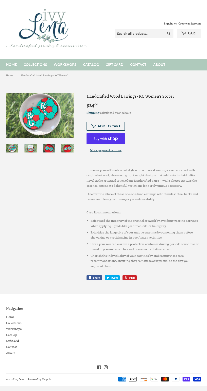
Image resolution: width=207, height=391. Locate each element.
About (159, 64)
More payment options (105, 150)
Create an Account (189, 23)
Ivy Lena (19, 379)
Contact (138, 64)
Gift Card (114, 64)
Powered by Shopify (39, 379)
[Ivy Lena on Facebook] (99, 368)
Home (11, 64)
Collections (35, 64)
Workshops (65, 64)
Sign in (168, 23)
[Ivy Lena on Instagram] (106, 368)
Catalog (91, 64)
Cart (192, 33)
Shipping (93, 113)
